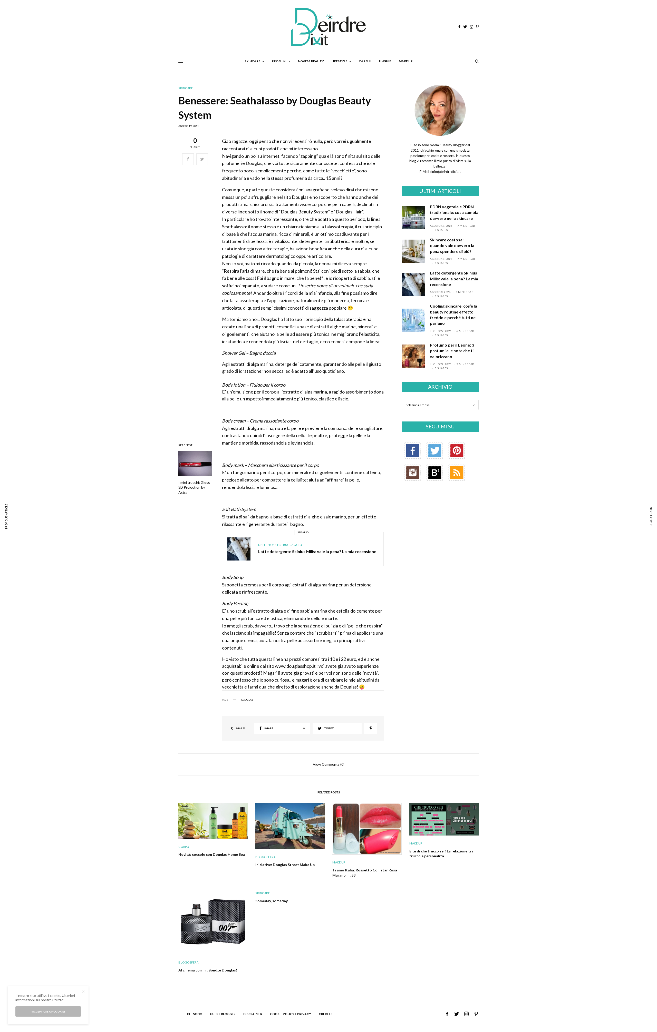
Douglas (247, 699)
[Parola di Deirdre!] (328, 27)
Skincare (185, 88)
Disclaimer (252, 1014)
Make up (338, 862)
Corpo (183, 846)
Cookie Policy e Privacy (290, 1014)
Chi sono (194, 1014)
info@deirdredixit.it (446, 172)
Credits (325, 1014)
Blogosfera (265, 857)
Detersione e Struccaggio (280, 544)
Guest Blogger (223, 1014)
